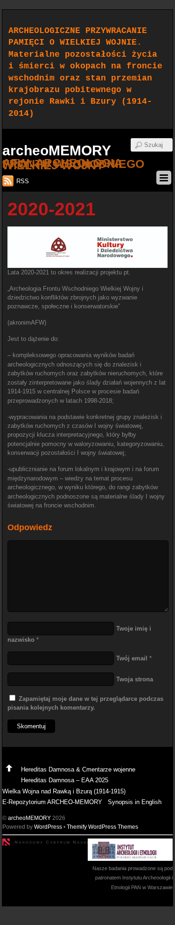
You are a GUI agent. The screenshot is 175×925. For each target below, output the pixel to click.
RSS (22, 181)
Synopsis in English (134, 802)
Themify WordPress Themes (102, 827)
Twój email (131, 658)
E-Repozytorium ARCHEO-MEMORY (52, 802)
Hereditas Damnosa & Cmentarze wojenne (78, 769)
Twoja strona (134, 679)
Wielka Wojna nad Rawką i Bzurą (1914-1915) (64, 791)
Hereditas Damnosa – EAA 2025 (64, 780)
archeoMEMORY (29, 818)
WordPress (48, 827)
